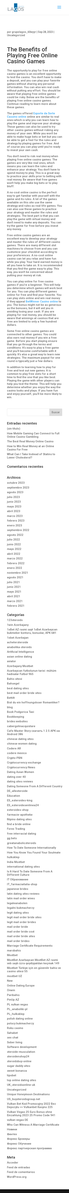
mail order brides (18, 941)
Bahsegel (13, 683)
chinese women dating (22, 743)
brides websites (17, 721)
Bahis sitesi (14, 679)
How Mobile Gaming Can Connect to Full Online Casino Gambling (33, 435)
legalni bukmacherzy (20, 908)
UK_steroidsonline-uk (21, 1085)
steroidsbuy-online (19, 1061)
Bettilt (11, 697)
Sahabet (12, 1033)
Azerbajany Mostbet (20, 666)
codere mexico (17, 753)
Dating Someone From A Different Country (34, 786)
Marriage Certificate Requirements (29, 945)
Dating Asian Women (20, 772)
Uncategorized (16, 35)
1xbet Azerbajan (18, 637)
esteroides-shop (18, 810)
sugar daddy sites (18, 1066)
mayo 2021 (14, 591)
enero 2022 (14, 568)
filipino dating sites (19, 819)
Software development (22, 1047)
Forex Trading (16, 828)
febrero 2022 (15, 563)
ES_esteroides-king (19, 800)
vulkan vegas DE (17, 1120)
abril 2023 (13, 511)
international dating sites (23, 866)
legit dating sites (18, 912)
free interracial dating (21, 833)
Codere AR (14, 748)
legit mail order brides (21, 922)
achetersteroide (17, 642)
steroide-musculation (21, 1051)
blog (10, 707)
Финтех (12, 1134)
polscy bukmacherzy (20, 1023)
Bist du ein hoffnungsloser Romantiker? (33, 702)
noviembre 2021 (17, 572)
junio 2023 (14, 501)
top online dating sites (21, 1080)
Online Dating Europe (21, 985)
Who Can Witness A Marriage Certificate (33, 1124)
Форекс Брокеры (18, 1138)
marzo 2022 (15, 558)
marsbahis (14, 950)
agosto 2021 (15, 577)
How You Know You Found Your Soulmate (34, 852)
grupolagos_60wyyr (24, 31)
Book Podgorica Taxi (20, 712)
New (10, 980)
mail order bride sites (21, 936)
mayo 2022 (14, 549)
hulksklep (13, 857)
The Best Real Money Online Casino (30, 441)
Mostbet (12, 955)
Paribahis (13, 995)
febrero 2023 (15, 520)
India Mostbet (16, 862)
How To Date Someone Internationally (31, 847)
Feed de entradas (18, 1167)
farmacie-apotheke (20, 814)
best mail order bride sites (24, 693)
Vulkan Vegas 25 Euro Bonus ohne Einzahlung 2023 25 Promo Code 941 (31, 1113)
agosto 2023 (15, 492)
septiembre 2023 (18, 487)
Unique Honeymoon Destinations (28, 1094)
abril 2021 (13, 596)
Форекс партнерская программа (29, 1148)
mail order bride (17, 926)
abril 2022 (13, 553)
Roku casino (15, 1028)
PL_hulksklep (15, 1014)
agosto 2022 (15, 535)
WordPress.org (16, 1177)
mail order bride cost (20, 931)
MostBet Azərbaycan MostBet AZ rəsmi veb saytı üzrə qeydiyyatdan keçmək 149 (33, 961)
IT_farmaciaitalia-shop (22, 884)
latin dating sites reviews (23, 893)
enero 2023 (14, 525)
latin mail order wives (21, 898)
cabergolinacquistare (21, 726)
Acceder (12, 1162)
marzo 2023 (15, 516)
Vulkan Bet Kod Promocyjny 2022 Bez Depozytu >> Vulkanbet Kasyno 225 (31, 1105)
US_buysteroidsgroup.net (23, 1099)
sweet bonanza (17, 1070)
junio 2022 (14, 544)
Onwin (11, 990)
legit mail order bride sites (24, 917)
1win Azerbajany (18, 625)
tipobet (11, 1075)
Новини (12, 1129)
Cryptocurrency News (21, 767)
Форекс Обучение (19, 1143)
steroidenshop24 (18, 1056)
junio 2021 (14, 587)
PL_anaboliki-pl (17, 1009)
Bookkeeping (15, 716)
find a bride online (19, 824)
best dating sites (18, 688)
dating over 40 (16, 777)
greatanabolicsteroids (21, 843)
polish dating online (20, 1018)
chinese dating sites (20, 739)
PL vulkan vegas (17, 1004)
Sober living (14, 1042)
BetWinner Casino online (42, 301)
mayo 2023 (14, 506)
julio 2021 (13, 582)
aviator (11, 661)
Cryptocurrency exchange (24, 762)
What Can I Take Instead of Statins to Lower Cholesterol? (31, 456)
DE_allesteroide (17, 791)
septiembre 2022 (18, 530)
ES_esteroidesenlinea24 (23, 805)
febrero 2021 (15, 605)
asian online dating (19, 656)
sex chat (12, 1037)
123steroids (15, 620)
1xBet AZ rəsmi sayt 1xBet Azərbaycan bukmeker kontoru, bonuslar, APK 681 (32, 631)
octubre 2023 (16, 482)
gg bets (12, 838)
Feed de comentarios (21, 1172)
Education (13, 795)
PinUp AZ (13, 999)
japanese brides (17, 889)
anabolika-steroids (19, 647)
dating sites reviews (20, 781)
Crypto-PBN (14, 758)
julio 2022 (13, 539)
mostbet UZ (14, 976)
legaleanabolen (17, 903)
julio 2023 (13, 497)
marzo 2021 (15, 601)
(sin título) (13, 428)
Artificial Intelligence (20, 651)
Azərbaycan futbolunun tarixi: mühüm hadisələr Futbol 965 (31, 672)
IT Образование (17, 879)
